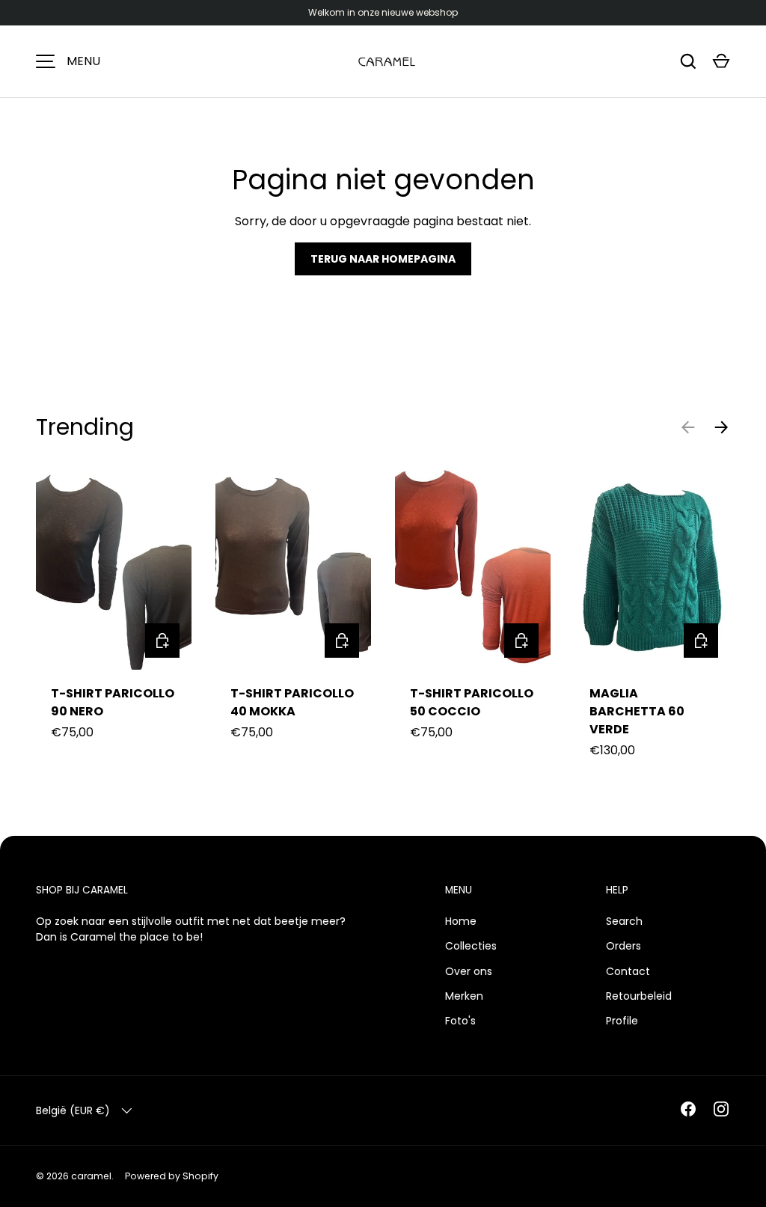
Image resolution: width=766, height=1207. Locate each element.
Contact (628, 971)
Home (461, 921)
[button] (721, 61)
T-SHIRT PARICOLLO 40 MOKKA (292, 702)
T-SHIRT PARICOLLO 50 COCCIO (471, 702)
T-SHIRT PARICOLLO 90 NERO (112, 702)
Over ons (468, 971)
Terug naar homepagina (383, 258)
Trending (85, 427)
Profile (622, 1020)
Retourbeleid (639, 995)
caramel (91, 1176)
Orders (623, 945)
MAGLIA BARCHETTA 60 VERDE (636, 711)
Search (624, 921)
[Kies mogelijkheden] (162, 640)
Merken (464, 995)
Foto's (460, 1020)
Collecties (471, 945)
